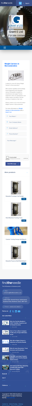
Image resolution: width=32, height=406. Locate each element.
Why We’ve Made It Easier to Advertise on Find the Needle (18, 341)
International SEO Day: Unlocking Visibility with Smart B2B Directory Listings (19, 367)
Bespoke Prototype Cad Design (15, 196)
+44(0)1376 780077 (15, 306)
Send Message (11, 164)
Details (23, 198)
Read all (4, 374)
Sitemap (20, 404)
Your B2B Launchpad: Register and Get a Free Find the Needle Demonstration (18, 358)
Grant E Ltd (16, 31)
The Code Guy (11, 397)
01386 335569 (17, 35)
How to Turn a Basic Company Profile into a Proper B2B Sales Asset (18, 332)
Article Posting (13, 404)
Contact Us (5, 404)
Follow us (5, 385)
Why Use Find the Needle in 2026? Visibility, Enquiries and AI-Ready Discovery (18, 323)
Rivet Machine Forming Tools (14, 218)
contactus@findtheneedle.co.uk (12, 292)
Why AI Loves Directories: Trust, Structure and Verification (19, 349)
